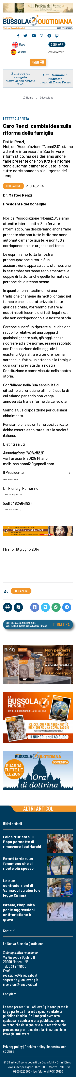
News (22, 44)
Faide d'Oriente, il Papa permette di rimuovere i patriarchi (22, 841)
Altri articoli (39, 808)
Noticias (21, 52)
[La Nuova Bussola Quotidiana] (38, 22)
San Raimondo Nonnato (55, 76)
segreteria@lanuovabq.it (20, 979)
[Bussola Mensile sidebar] (38, 717)
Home (29, 97)
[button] (38, 62)
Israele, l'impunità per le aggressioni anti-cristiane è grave (19, 912)
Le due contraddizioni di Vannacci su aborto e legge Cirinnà (22, 887)
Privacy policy (12, 1046)
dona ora (57, 44)
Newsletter (56, 51)
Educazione (46, 97)
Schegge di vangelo (20, 75)
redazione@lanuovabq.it (20, 975)
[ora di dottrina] (38, 770)
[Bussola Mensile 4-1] (38, 664)
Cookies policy (35, 1046)
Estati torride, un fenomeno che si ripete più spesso (18, 863)
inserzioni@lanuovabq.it (20, 984)
